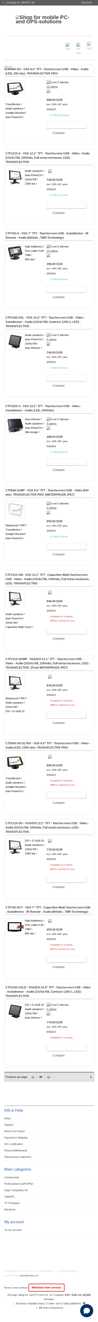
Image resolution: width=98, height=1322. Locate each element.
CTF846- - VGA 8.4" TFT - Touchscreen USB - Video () (47, 492)
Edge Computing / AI (16, 1190)
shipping (51, 109)
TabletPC (9, 1196)
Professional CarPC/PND (18, 1183)
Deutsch (86, 2)
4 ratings (52, 423)
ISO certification (13, 1144)
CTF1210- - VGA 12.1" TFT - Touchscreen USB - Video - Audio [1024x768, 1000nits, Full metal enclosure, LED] (47, 158)
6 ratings (52, 339)
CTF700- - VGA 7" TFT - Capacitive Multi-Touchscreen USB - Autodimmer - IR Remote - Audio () (47, 909)
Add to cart (64, 125)
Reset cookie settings (16, 1287)
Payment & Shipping (15, 1137)
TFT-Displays (12, 1203)
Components (11, 1177)
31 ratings (52, 250)
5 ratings (52, 507)
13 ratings (52, 86)
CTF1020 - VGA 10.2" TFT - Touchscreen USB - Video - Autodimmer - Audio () (43, 408)
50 (48, 1076)
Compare (59, 133)
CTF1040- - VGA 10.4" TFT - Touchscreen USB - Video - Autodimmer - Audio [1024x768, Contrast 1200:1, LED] (45, 322)
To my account (12, 1229)
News (7, 1118)
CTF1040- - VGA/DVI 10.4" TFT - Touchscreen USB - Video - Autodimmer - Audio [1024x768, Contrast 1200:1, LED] (48, 992)
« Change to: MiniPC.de (18, 2)
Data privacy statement (17, 1156)
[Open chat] (86, 1310)
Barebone (9, 1209)
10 (32, 1076)
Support (8, 1124)
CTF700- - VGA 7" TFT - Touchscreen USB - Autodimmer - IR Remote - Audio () (46, 235)
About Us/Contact (14, 1131)
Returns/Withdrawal (15, 1150)
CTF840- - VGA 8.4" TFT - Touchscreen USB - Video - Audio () (46, 71)
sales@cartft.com (29, 1275)
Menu (11, 43)
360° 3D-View (15, 123)
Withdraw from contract (46, 1287)
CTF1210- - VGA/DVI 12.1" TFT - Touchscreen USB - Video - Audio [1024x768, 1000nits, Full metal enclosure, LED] (47, 663)
